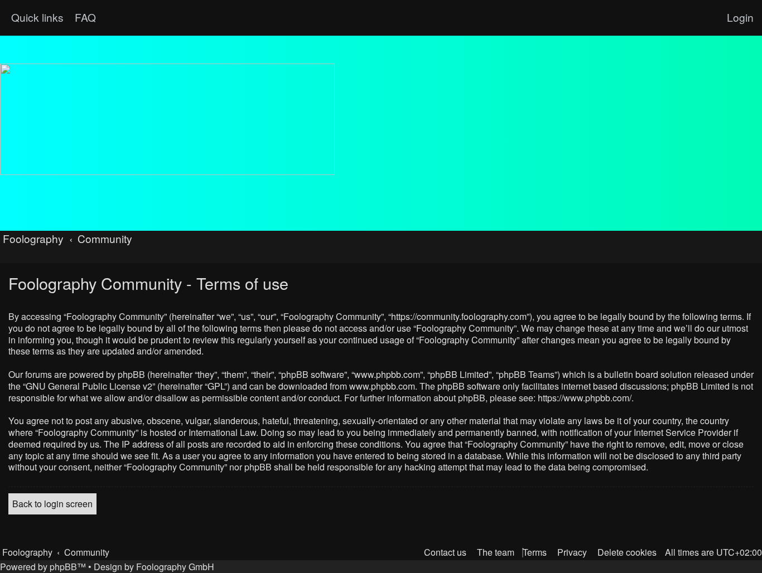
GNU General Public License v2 (89, 386)
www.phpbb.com (382, 386)
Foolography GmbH (175, 566)
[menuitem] (84, 17)
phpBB (63, 566)
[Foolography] (167, 119)
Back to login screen (52, 503)
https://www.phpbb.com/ (584, 398)
